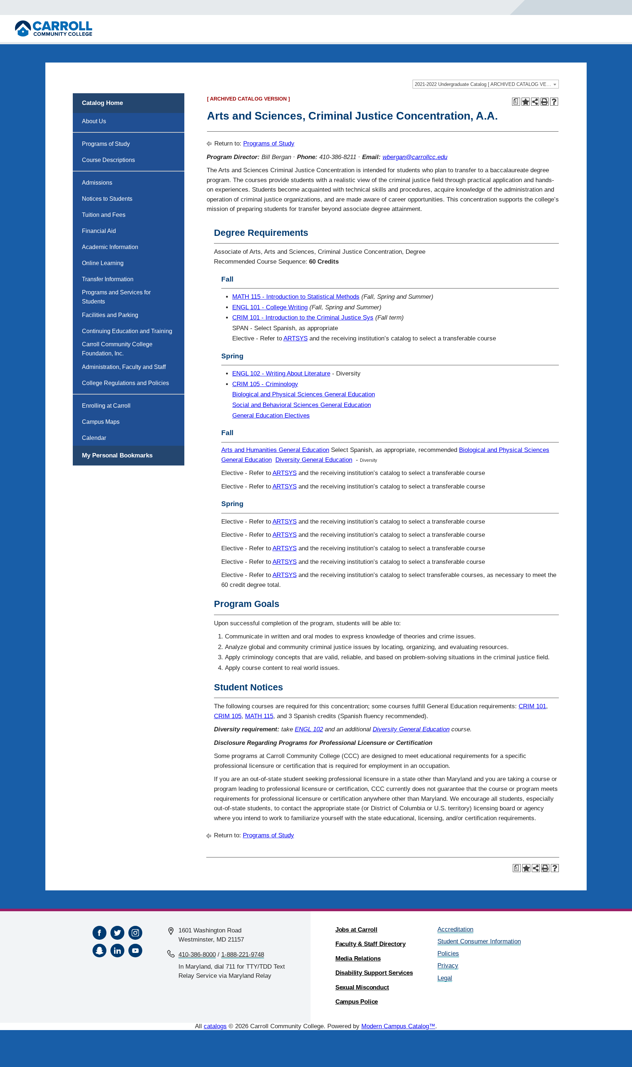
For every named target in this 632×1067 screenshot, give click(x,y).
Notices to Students (107, 199)
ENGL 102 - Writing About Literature (281, 373)
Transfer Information (107, 279)
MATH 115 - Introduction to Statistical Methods (296, 296)
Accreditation (455, 929)
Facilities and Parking (110, 315)
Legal (444, 977)
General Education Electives (271, 415)
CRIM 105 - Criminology (265, 384)
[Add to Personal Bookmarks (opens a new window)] (526, 102)
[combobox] (486, 84)
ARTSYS (295, 338)
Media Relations (358, 958)
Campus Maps (101, 422)
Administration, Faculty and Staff (124, 367)
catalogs (215, 1026)
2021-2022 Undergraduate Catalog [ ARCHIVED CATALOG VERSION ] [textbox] (486, 84)
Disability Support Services (374, 972)
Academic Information (110, 247)
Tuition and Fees (103, 215)
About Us (94, 121)
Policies (448, 953)
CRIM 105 (227, 716)
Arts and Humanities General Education (275, 449)
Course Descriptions (108, 160)
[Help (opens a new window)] (554, 102)
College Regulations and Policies (125, 383)
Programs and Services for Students (116, 297)
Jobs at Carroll (356, 929)
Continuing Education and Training (127, 331)
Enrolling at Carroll (106, 406)
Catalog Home (102, 102)
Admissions (97, 183)
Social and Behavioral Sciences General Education (301, 404)
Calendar (94, 438)
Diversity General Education (313, 459)
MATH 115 (259, 716)
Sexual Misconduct (362, 987)
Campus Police (356, 1001)
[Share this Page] (535, 102)
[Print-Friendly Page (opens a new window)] (545, 102)
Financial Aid (99, 231)
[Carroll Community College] (53, 28)
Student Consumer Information (479, 941)
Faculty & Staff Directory (370, 943)
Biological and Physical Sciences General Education (303, 394)
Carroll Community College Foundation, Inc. (117, 349)
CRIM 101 (532, 706)
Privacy (447, 965)
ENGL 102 (309, 729)
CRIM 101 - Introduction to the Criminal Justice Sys (302, 317)
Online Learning (103, 263)
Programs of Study (106, 144)
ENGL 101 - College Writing (270, 307)
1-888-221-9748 (242, 954)
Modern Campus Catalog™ (398, 1026)
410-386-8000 (197, 954)
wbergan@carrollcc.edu (415, 157)
